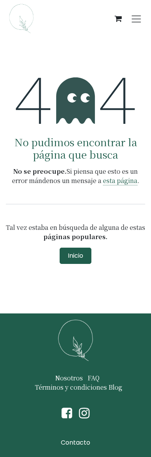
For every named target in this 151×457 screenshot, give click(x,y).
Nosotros (69, 377)
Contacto (75, 442)
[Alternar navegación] (136, 18)
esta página (120, 180)
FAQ (94, 377)
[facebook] (67, 413)
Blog (115, 387)
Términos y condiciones (71, 387)
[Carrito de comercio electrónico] (118, 18)
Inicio (75, 255)
